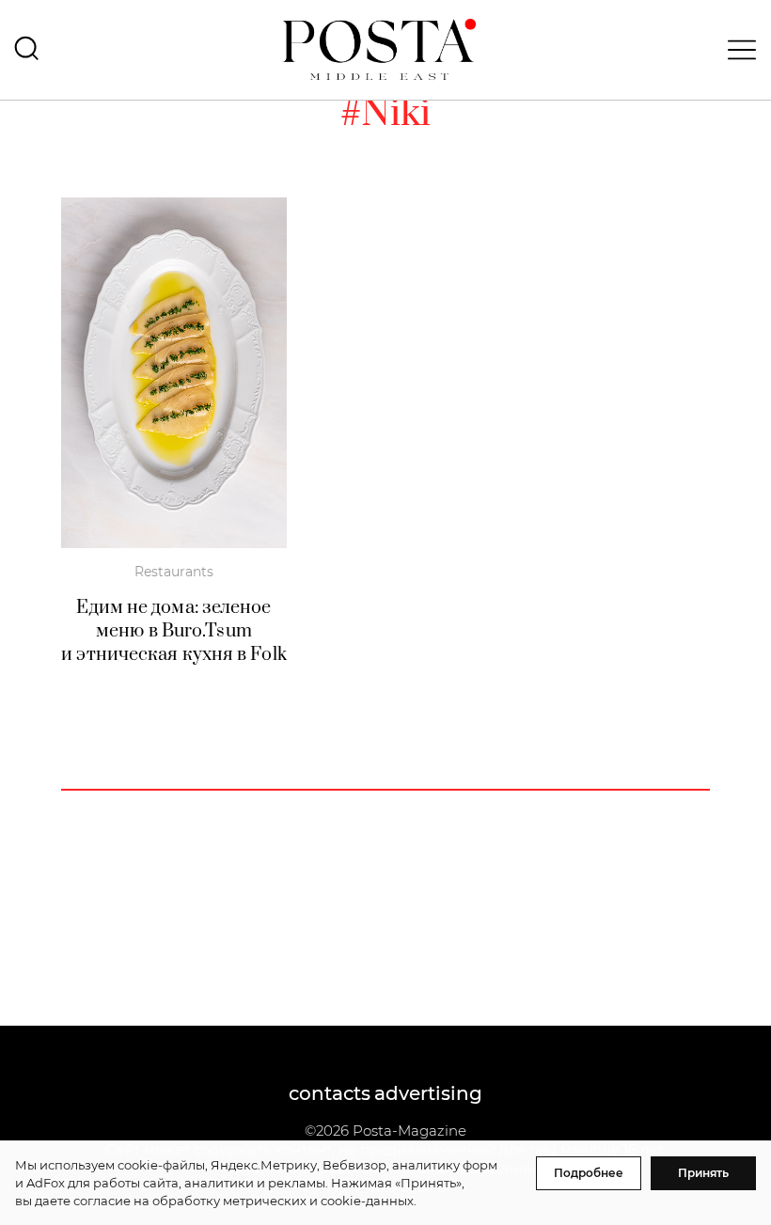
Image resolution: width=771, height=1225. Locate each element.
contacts (329, 1093)
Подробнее (588, 1173)
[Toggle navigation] (736, 50)
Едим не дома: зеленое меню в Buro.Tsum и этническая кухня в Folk (174, 631)
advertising (428, 1093)
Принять (703, 1173)
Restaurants (173, 571)
